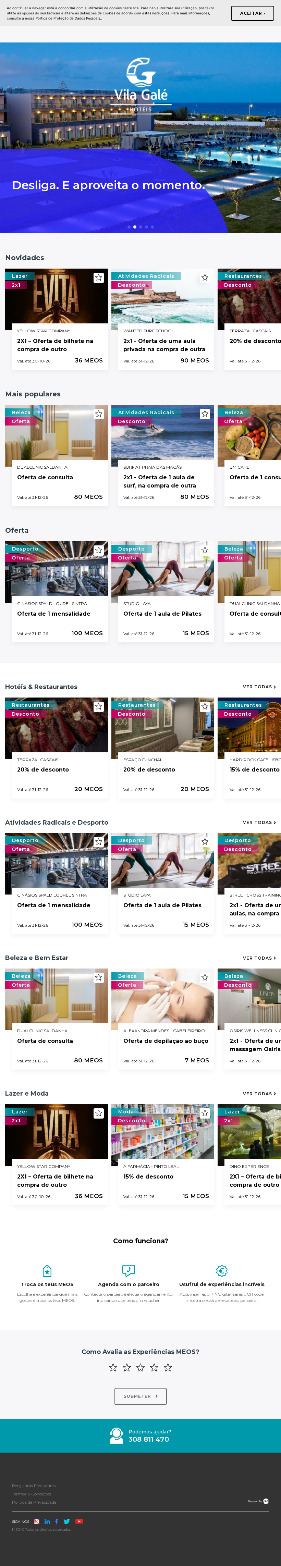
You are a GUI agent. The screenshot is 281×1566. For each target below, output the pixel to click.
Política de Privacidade (34, 1502)
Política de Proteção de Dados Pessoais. (68, 18)
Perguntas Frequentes (34, 1485)
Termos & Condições (31, 1493)
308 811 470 (149, 1439)
